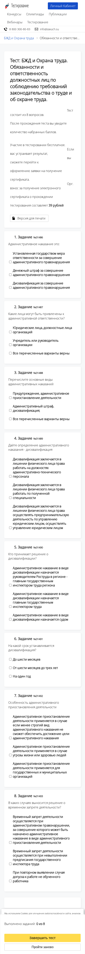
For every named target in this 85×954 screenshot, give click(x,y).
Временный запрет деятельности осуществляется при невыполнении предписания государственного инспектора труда (40, 857)
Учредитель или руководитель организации (36, 342)
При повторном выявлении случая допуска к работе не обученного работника (39, 876)
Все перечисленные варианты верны (41, 353)
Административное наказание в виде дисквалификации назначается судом (41, 617)
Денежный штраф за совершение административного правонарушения (41, 272)
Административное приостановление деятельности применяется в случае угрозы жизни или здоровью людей (41, 750)
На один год (22, 676)
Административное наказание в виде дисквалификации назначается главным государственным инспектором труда (41, 600)
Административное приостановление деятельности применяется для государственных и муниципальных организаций (41, 770)
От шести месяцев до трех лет (35, 668)
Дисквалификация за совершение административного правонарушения (41, 285)
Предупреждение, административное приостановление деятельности (41, 395)
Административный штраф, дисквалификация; (33, 408)
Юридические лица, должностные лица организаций (42, 330)
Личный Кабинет (63, 6)
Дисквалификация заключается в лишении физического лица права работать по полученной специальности (39, 491)
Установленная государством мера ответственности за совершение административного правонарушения (41, 257)
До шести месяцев (26, 659)
